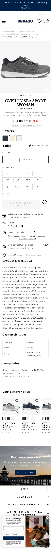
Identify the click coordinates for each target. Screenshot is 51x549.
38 (17, 180)
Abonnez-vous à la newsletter (24, 514)
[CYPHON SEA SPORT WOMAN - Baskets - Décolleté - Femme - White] (19, 138)
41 (27, 187)
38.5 (28, 180)
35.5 (17, 173)
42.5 (7, 194)
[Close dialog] (47, 517)
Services (25, 497)
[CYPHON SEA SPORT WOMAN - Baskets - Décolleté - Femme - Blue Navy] (5, 138)
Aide (25, 489)
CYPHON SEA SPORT (9, 426)
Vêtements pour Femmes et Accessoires (18, 31)
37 (36, 173)
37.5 (7, 180)
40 (6, 187)
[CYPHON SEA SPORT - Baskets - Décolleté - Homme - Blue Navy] (8, 418)
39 (38, 180)
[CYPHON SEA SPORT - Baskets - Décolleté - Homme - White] (4, 418)
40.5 (17, 187)
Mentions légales (25, 504)
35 (6, 173)
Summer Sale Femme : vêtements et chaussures (21, 34)
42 (36, 187)
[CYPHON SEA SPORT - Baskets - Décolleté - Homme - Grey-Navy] (12, 418)
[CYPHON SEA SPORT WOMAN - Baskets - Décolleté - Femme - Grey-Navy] (12, 138)
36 (27, 173)
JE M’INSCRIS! (13, 538)
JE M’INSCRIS (25, 473)
